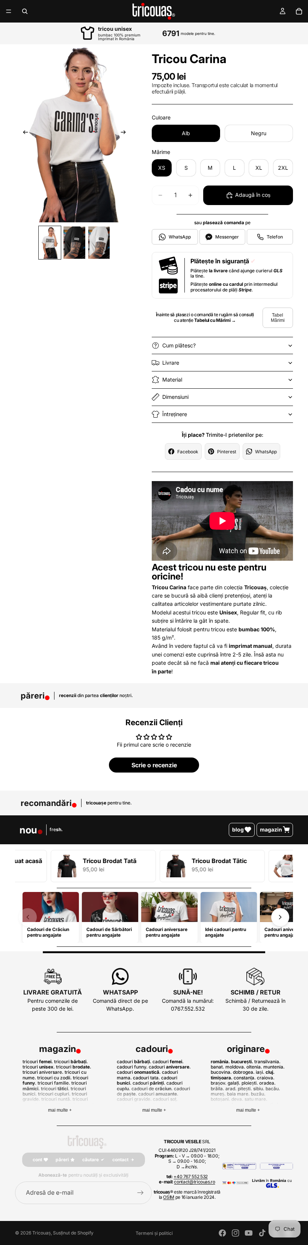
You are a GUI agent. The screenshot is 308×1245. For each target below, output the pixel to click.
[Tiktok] (262, 1232)
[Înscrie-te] (140, 1193)
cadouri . (134, 1061)
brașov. (218, 1083)
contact (120, 1159)
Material (172, 379)
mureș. (218, 1094)
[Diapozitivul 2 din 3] (74, 242)
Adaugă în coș (252, 195)
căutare (90, 1159)
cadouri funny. (132, 1067)
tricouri (73, 1067)
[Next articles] (280, 917)
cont (37, 1159)
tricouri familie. (54, 1083)
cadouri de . (152, 1088)
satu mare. (256, 1099)
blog (238, 829)
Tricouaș (41, 1233)
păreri (62, 1159)
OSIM (168, 1197)
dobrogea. (244, 1072)
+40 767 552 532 (191, 1176)
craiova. (266, 1078)
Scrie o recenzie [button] (154, 765)
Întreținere (174, 414)
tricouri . (38, 1061)
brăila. (217, 1088)
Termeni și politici (154, 1233)
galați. (234, 1083)
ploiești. (250, 1083)
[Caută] (25, 11)
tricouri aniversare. (43, 1072)
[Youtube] (248, 1232)
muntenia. (274, 1067)
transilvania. (267, 1061)
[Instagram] (235, 1232)
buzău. (258, 1094)
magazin (271, 829)
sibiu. (258, 1088)
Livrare (170, 362)
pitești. (245, 1088)
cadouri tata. (146, 1078)
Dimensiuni (175, 397)
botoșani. (220, 1099)
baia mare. (238, 1094)
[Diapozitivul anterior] (23, 133)
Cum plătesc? (179, 345)
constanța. (245, 1078)
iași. (260, 1072)
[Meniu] (8, 11)
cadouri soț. (165, 1099)
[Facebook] (222, 1232)
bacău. (273, 1088)
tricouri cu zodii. (54, 1078)
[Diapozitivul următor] (125, 133)
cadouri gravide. (134, 1099)
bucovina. (221, 1072)
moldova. (235, 1067)
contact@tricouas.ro (194, 1182)
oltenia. (254, 1067)
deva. (237, 1099)
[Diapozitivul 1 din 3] (49, 242)
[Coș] (299, 11)
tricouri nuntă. (56, 1099)
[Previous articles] (28, 917)
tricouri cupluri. (54, 1094)
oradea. (267, 1083)
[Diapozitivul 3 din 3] (99, 242)
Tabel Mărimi (278, 317)
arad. (231, 1088)
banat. (217, 1067)
